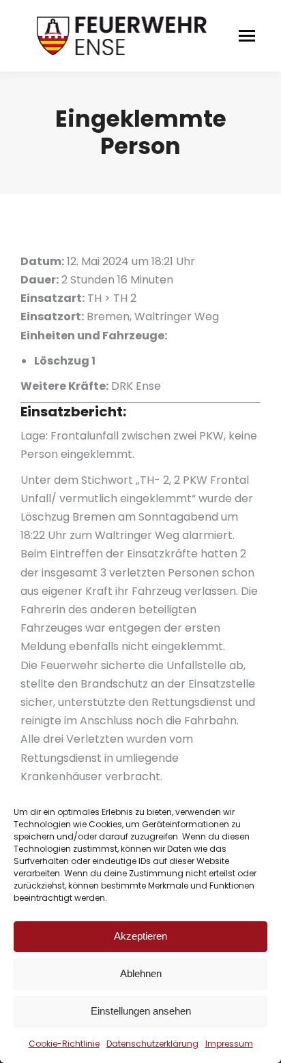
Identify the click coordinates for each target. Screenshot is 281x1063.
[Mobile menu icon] (247, 35)
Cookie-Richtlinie (64, 1043)
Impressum (229, 1043)
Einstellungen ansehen (141, 1011)
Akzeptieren (140, 936)
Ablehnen (141, 973)
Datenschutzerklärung (152, 1043)
